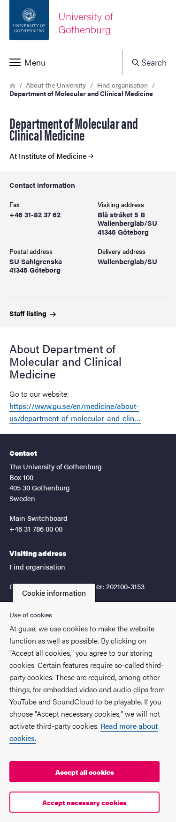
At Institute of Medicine (47, 156)
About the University (56, 84)
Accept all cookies (84, 772)
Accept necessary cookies (84, 802)
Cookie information (54, 592)
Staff (28, 313)
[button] (61, 62)
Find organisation (122, 84)
